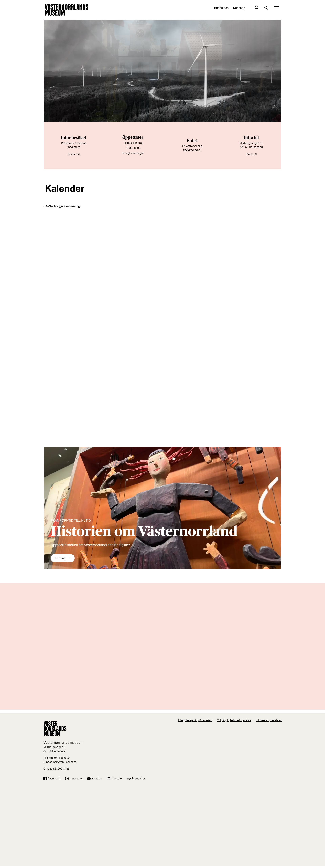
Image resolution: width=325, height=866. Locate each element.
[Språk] (256, 7)
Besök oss (221, 8)
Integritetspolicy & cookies (195, 720)
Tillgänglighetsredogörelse (234, 720)
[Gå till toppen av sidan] (315, 862)
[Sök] (266, 8)
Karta (250, 154)
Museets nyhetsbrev (269, 720)
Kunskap (239, 8)
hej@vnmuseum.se (65, 762)
